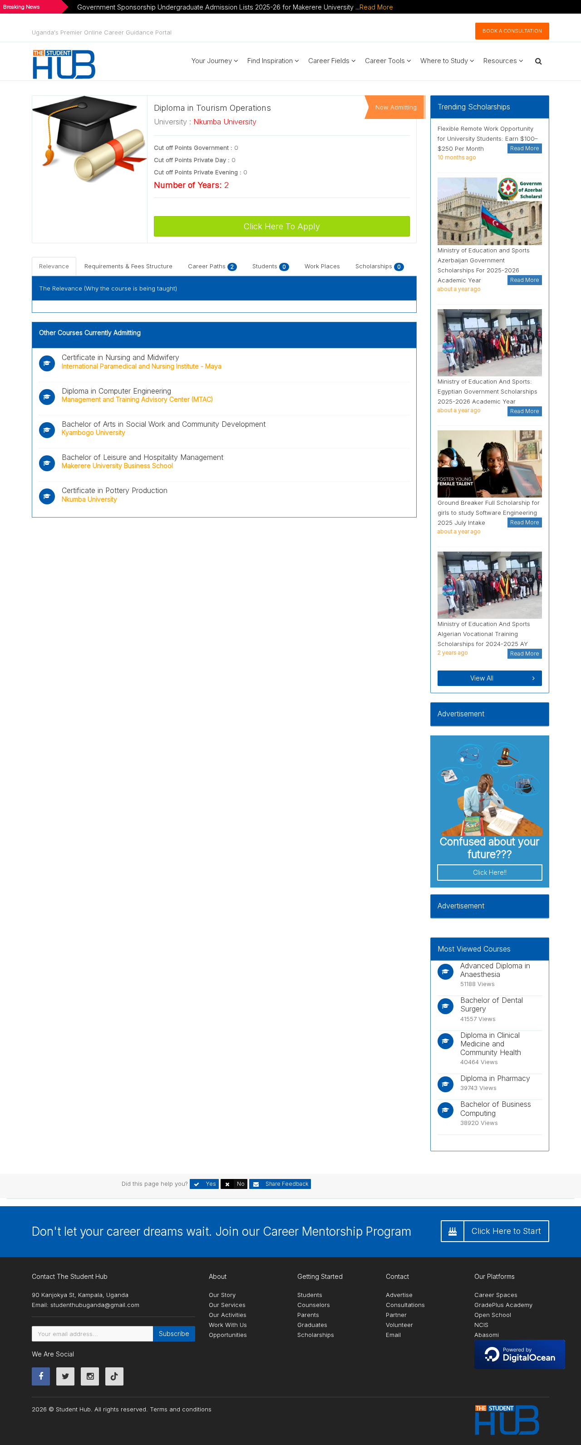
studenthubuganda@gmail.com (94, 1304)
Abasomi (486, 1334)
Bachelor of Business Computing (495, 1108)
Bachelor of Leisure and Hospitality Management (142, 457)
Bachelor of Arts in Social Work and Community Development (164, 424)
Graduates (312, 1324)
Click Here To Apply (282, 226)
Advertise (399, 1294)
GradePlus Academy (503, 1304)
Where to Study (445, 60)
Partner (396, 1314)
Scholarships (378, 266)
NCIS (481, 1324)
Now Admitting (396, 107)
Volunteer (399, 1324)
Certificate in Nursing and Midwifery (120, 357)
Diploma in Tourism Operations (212, 108)
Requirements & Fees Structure (128, 266)
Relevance (54, 266)
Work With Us (228, 1324)
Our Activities (227, 1314)
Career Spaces (495, 1294)
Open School (492, 1314)
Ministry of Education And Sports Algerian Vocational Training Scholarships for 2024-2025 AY (484, 633)
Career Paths (211, 266)
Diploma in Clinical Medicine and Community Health (490, 1044)
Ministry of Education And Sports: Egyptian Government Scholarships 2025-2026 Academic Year (487, 391)
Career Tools (386, 60)
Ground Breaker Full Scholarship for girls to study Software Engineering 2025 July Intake (489, 512)
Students (269, 266)
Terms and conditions (181, 1409)
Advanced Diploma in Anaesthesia (495, 970)
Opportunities (228, 1334)
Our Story (222, 1294)
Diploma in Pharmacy (495, 1078)
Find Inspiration (271, 60)
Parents (308, 1314)
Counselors (313, 1304)
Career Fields (329, 60)
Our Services (227, 1304)
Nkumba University (224, 121)
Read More (376, 7)
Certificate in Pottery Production (114, 490)
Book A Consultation (512, 31)
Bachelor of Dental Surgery (491, 1004)
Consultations (405, 1304)
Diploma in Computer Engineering (116, 390)
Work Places (322, 266)
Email (393, 1334)
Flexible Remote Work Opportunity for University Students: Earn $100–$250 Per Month (488, 138)
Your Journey (213, 60)
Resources (501, 60)
